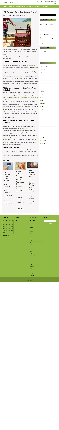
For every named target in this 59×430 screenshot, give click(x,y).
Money (31, 262)
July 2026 (43, 54)
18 (6, 228)
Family (42, 94)
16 (3, 228)
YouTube (6, 139)
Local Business (44, 115)
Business (43, 75)
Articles (11, 6)
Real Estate (43, 131)
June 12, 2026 (8, 182)
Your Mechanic (9, 71)
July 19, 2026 (6, 15)
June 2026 (43, 57)
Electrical (31, 231)
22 (12, 228)
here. (3, 115)
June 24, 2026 (33, 187)
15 (12, 226)
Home (4, 6)
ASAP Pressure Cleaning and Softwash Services (20, 97)
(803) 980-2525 (41, 1)
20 (9, 228)
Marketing (43, 118)
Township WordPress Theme (8, 278)
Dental (42, 78)
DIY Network (6, 142)
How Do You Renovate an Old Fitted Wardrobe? (20, 178)
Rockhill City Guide (8, 2)
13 (9, 226)
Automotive (43, 69)
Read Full (8, 203)
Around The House (45, 66)
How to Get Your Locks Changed (48, 28)
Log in (17, 220)
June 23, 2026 (20, 186)
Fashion (42, 97)
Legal (42, 109)
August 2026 (43, 51)
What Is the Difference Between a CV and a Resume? (48, 25)
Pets (42, 128)
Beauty (42, 72)
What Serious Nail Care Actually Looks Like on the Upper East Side (47, 39)
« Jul (3, 237)
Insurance (43, 103)
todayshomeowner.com (12, 79)
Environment (43, 88)
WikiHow (21, 130)
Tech (42, 134)
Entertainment (44, 85)
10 (4, 226)
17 (4, 228)
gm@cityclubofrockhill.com (51, 1)
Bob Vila (4, 111)
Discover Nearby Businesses (24, 6)
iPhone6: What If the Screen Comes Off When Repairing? (47, 34)
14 (11, 226)
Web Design (43, 143)
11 (6, 226)
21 (11, 228)
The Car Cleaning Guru (32, 65)
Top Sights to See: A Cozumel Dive (48, 43)
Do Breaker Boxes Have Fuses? (7, 176)
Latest (42, 106)
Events (42, 91)
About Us (37, 6)
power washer (34, 140)
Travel (42, 137)
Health (42, 100)
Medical (42, 121)
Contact (45, 6)
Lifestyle (43, 112)
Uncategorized (44, 140)
